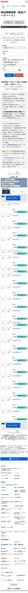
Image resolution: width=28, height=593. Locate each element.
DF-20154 (14, 257)
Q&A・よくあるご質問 (19, 561)
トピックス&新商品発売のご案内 (9, 484)
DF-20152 (14, 239)
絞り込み (19, 33)
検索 (10, 75)
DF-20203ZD (15, 411)
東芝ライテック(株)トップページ (7, 576)
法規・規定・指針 (18, 554)
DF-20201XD (15, 310)
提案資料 (3, 548)
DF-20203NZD (16, 387)
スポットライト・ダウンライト (7, 498)
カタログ (16, 542)
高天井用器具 (17, 497)
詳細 (15, 211)
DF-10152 (14, 215)
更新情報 (16, 478)
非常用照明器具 (5, 494)
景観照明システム (18, 501)
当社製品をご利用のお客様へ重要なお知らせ (7, 469)
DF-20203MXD (16, 352)
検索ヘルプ (20, 22)
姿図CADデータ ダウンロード (7, 554)
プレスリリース (5, 475)
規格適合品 (4, 558)
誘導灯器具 (17, 494)
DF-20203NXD (16, 375)
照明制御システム (5, 513)
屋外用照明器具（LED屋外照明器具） (7, 502)
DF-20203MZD (16, 364)
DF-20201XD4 (16, 328)
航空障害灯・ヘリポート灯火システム (20, 513)
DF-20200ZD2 (16, 298)
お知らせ (3, 466)
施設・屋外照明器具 (19, 487)
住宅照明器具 (4, 505)
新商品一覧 (4, 535)
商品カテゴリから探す (19, 531)
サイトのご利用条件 (7, 580)
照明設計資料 (4, 551)
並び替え (4, 179)
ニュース (16, 472)
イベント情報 (4, 478)
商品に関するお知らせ (6, 472)
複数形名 (12, 33)
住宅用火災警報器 (18, 505)
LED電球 (3, 490)
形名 (7, 33)
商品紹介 (8, 6)
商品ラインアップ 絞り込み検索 (6, 532)
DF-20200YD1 (16, 275)
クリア (19, 75)
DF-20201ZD (15, 340)
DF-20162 (14, 269)
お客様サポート (5, 561)
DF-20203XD (15, 399)
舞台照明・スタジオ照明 (7, 527)
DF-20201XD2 (16, 322)
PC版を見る (14, 584)
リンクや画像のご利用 (7, 572)
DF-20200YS (15, 287)
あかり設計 (17, 558)
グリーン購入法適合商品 (9, 64)
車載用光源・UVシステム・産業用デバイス (20, 518)
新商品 (5, 59)
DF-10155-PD (15, 227)
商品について (17, 468)
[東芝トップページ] (5, 1)
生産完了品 (16, 59)
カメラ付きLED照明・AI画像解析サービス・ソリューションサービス (20, 523)
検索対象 (8, 22)
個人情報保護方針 (20, 575)
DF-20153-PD (15, 251)
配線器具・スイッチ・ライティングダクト (7, 509)
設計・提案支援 (18, 544)
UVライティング (5, 517)
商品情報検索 (15, 6)
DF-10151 (14, 204)
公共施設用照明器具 (8, 62)
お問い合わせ (15, 459)
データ (14, 191)
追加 (22, 211)
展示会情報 (17, 475)
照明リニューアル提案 (19, 548)
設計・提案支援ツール (19, 551)
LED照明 (3, 487)
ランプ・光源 (17, 508)
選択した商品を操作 (12, 198)
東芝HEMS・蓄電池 (6, 521)
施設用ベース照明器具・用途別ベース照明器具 (20, 491)
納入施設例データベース (7, 545)
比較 (22, 191)
